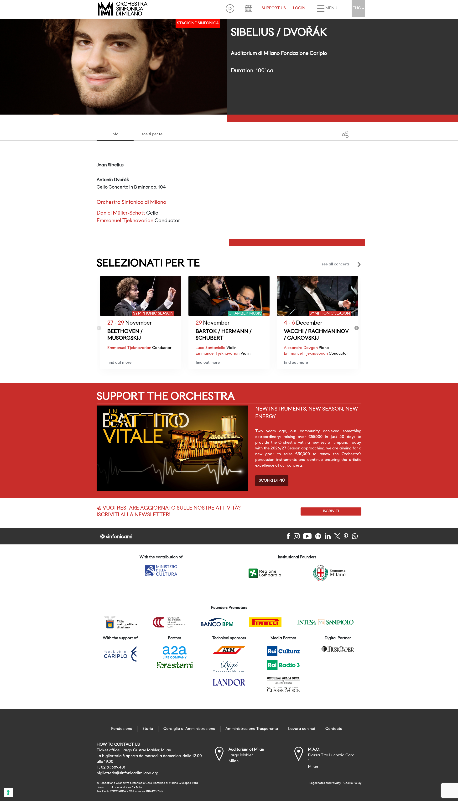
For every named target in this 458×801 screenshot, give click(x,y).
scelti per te (152, 134)
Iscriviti (331, 511)
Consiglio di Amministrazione (189, 729)
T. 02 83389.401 (111, 767)
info (115, 134)
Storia (147, 729)
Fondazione (121, 729)
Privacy (336, 783)
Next (356, 328)
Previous (99, 328)
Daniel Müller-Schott (121, 213)
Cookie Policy (352, 783)
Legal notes (317, 783)
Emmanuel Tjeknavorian (125, 220)
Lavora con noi (301, 729)
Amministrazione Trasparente (251, 729)
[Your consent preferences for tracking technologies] (8, 792)
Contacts (333, 729)
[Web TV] (230, 8)
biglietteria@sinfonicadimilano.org (127, 773)
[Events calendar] (248, 8)
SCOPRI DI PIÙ (272, 481)
